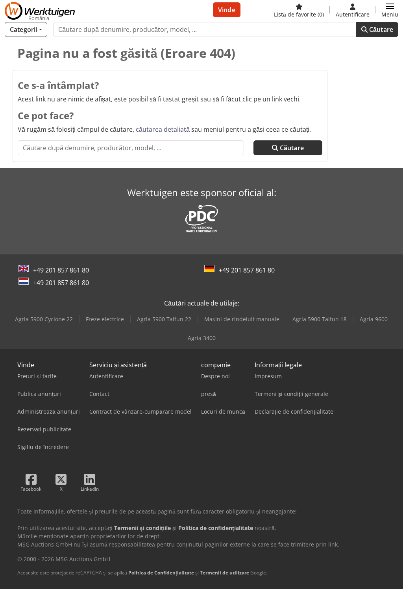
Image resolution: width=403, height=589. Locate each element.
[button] (389, 9)
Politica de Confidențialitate (161, 572)
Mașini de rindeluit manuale (241, 319)
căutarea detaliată (163, 129)
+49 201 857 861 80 (61, 270)
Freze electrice (105, 319)
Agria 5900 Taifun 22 (164, 319)
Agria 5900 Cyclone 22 (44, 319)
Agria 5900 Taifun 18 (319, 319)
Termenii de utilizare (224, 572)
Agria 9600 (374, 319)
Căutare (380, 29)
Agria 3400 (202, 338)
